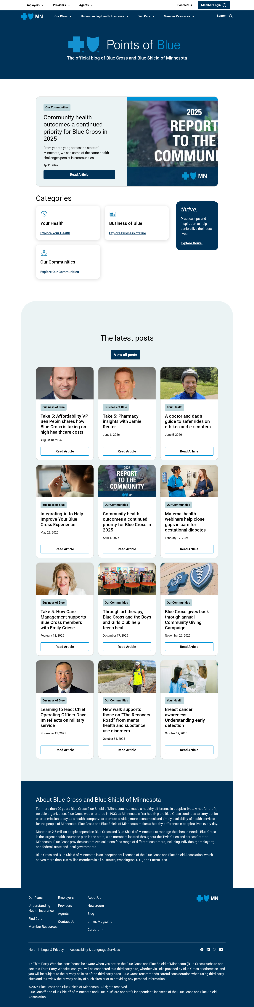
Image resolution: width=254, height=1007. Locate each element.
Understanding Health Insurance (102, 16)
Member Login (211, 5)
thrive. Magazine (100, 922)
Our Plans (60, 16)
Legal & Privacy (52, 950)
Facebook (202, 949)
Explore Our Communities (59, 272)
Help (31, 950)
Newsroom (96, 906)
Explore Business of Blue (127, 233)
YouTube (221, 949)
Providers (59, 5)
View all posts (125, 355)
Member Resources (177, 16)
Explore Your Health (55, 233)
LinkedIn (208, 949)
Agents (84, 5)
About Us (94, 898)
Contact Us (184, 5)
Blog (91, 914)
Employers (32, 5)
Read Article (79, 174)
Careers (96, 929)
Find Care (144, 16)
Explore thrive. (191, 243)
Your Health (174, 407)
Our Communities (57, 107)
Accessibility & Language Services (95, 950)
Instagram (214, 949)
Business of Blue (53, 407)
